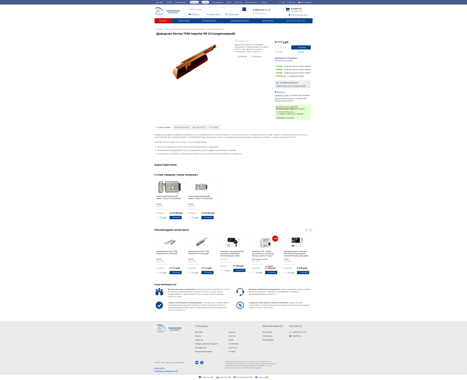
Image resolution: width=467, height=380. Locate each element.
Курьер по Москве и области (284, 98)
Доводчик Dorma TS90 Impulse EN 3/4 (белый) (166, 252)
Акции (231, 340)
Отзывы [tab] (215, 127)
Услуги (228, 2)
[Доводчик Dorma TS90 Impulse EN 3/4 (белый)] (169, 242)
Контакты (238, 2)
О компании (233, 344)
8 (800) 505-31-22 (261, 9)
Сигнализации (209, 21)
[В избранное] (158, 217)
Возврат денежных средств (206, 344)
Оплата (169, 2)
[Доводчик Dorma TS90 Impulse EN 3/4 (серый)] (201, 242)
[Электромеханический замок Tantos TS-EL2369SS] (169, 187)
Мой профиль (268, 340)
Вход (294, 2)
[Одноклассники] (202, 363)
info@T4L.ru (195, 14)
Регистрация (306, 2)
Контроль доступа (296, 21)
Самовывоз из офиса (282, 95)
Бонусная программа (203, 351)
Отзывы (264, 2)
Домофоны (267, 21)
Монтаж (232, 336)
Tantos (159, 204)
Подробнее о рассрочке (284, 60)
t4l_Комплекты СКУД (260, 259)
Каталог (163, 21)
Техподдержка (217, 2)
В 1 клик (301, 52)
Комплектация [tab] (183, 127)
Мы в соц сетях (251, 2)
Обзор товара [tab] (164, 127)
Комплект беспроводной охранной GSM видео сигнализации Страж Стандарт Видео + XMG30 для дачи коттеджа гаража (233, 253)
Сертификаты (200, 347)
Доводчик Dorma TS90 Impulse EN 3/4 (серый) (198, 252)
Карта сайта (159, 368)
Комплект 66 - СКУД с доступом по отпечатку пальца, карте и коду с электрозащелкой (263, 253)
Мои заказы (267, 332)
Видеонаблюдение (240, 21)
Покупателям (180, 2)
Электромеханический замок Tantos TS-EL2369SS (168, 197)
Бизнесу (232, 332)
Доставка (159, 2)
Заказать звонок (214, 14)
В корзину (302, 47)
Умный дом (183, 21)
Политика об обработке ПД (166, 371)
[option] (169, 200)
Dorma (158, 259)
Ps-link (286, 259)
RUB (283, 2)
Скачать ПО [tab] (200, 127)
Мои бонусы (267, 336)
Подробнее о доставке (285, 117)
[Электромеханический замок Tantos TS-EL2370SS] (201, 187)
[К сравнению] (157, 217)
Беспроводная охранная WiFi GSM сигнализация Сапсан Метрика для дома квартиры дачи (296, 253)
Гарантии (199, 340)
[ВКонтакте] (197, 363)
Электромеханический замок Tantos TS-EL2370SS (200, 197)
